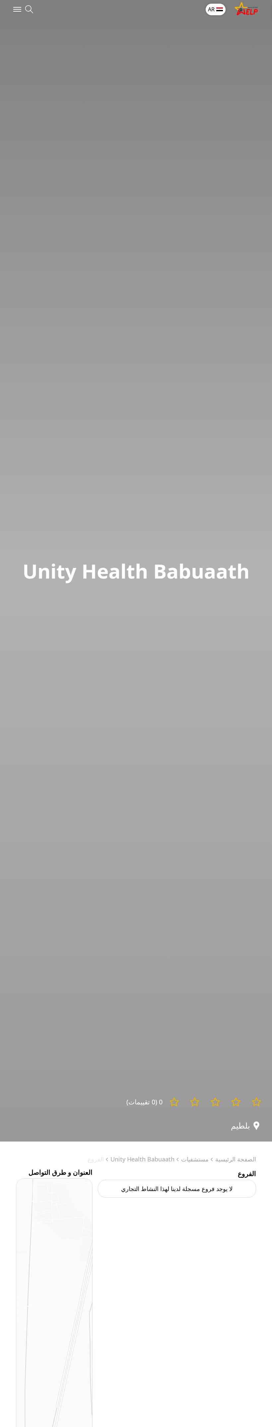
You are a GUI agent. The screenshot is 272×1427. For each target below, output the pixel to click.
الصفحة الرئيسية (235, 1159)
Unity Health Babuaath (142, 1159)
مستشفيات (195, 1159)
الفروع (96, 1159)
